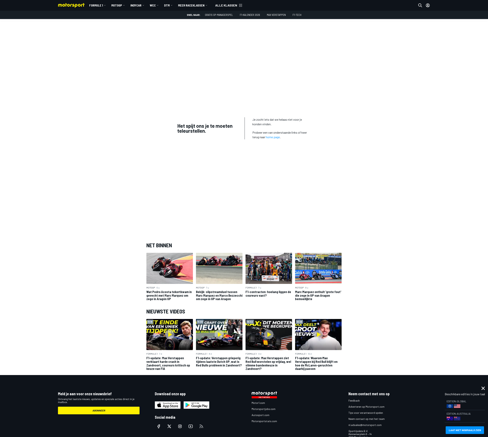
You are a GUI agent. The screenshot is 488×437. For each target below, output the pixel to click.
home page (273, 137)
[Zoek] (420, 5)
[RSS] (201, 426)
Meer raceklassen (191, 5)
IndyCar (135, 5)
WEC (153, 5)
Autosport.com (260, 415)
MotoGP (116, 5)
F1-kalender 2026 (250, 14)
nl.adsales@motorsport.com (365, 425)
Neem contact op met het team (366, 418)
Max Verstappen (276, 14)
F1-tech (297, 14)
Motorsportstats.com (264, 421)
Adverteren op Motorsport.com (366, 406)
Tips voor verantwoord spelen (365, 412)
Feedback (354, 400)
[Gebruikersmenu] (428, 5)
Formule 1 (96, 5)
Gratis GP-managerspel (219, 14)
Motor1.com (258, 402)
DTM (167, 5)
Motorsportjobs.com (263, 408)
